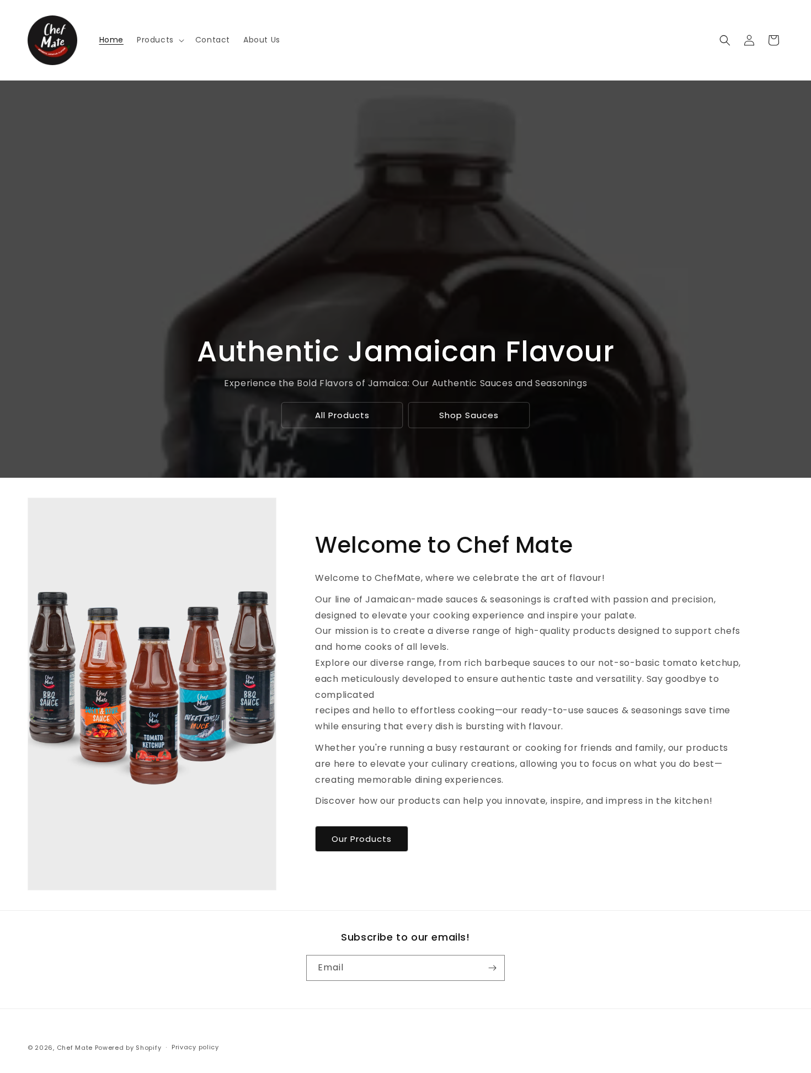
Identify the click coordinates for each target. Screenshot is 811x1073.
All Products (341, 415)
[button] (159, 39)
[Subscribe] (492, 968)
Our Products (362, 839)
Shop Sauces (469, 415)
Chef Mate (75, 1047)
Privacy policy (195, 1047)
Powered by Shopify (128, 1047)
